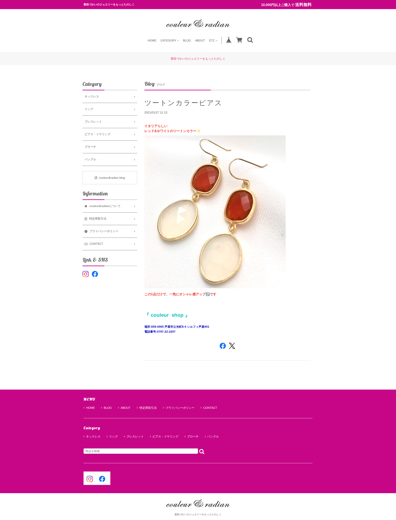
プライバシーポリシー (180, 407)
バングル (90, 159)
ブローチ (90, 146)
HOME (152, 40)
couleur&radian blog (112, 177)
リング (89, 109)
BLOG (187, 40)
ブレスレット (93, 121)
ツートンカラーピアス (183, 103)
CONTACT (210, 407)
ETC (212, 40)
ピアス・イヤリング (98, 134)
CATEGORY (168, 40)
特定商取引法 (148, 407)
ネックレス (92, 96)
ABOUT (200, 40)
